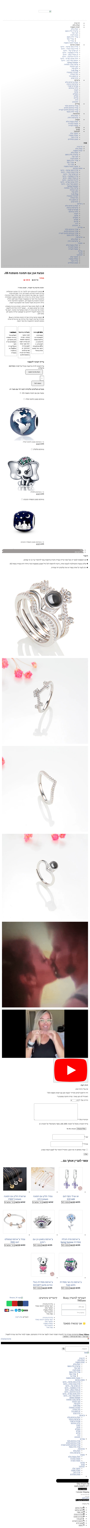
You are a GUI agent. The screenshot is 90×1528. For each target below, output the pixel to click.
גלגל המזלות (74, 74)
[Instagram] (20, 1303)
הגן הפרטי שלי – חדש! (70, 51)
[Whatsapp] (9, 1303)
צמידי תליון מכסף (72, 235)
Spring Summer (72, 62)
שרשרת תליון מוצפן (71, 31)
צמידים (77, 104)
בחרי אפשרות (37, 1202)
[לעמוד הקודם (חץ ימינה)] (88, 1496)
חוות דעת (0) (79, 552)
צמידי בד (71, 41)
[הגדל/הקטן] (82, 1494)
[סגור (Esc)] (88, 1494)
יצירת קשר (74, 137)
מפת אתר (49, 1314)
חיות (76, 100)
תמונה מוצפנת (75, 27)
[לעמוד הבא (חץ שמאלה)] (86, 1496)
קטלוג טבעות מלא (72, 121)
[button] (45, 143)
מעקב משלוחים (73, 139)
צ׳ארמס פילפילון (38, 449)
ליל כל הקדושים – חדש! (70, 57)
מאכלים (75, 94)
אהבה (76, 92)
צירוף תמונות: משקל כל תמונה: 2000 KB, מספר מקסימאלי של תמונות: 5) (63, 1124)
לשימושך (77, 131)
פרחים (76, 98)
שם (86, 1137)
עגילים (80, 251)
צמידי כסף (70, 39)
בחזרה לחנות (78, 1486)
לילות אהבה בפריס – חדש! (69, 58)
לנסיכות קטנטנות (72, 72)
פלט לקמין (18, 1317)
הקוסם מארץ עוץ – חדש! (69, 60)
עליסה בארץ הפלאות (71, 64)
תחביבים (75, 225)
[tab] (43, 550)
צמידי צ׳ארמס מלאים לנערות (68, 110)
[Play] (70, 1070)
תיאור (82, 550)
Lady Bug (74, 70)
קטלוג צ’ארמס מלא (71, 82)
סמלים (76, 96)
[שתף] (86, 1494)
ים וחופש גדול (73, 76)
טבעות (77, 119)
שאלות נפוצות (73, 135)
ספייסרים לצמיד (73, 86)
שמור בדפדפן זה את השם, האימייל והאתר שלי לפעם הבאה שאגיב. (63, 1150)
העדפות (66, 1336)
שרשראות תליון (73, 241)
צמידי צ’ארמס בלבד (71, 106)
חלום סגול (75, 68)
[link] (88, 1339)
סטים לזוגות (74, 35)
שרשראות (76, 114)
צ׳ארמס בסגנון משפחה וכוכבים (33, 499)
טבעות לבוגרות (73, 123)
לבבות (76, 90)
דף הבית (80, 147)
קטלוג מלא (74, 29)
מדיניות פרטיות (48, 1304)
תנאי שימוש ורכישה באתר (44, 1306)
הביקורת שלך (83, 1119)
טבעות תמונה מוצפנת (71, 166)
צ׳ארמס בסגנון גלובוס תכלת (35, 399)
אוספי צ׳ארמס (75, 45)
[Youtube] (14, 1303)
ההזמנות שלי (48, 1312)
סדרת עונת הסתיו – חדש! (69, 49)
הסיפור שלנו (74, 133)
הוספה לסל (37, 383)
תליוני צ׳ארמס (73, 88)
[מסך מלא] (84, 1494)
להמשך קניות (82, 1489)
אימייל (85, 1144)
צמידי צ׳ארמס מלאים (71, 108)
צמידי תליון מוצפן (72, 37)
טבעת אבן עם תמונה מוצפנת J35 (33, 393)
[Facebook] (25, 1303)
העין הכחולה (74, 66)
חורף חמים (74, 202)
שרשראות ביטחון (72, 84)
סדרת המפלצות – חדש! (70, 53)
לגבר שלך (75, 33)
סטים (81, 253)
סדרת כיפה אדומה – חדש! (69, 47)
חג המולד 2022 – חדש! (70, 55)
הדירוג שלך (83, 1100)
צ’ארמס (77, 80)
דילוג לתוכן (85, 1498)
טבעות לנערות (73, 249)
